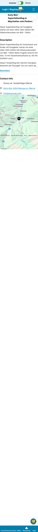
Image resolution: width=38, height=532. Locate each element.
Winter (28, 3)
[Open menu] (34, 9)
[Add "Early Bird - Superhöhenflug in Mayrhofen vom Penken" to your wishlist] (34, 17)
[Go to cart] (25, 9)
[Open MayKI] (33, 521)
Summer (12, 3)
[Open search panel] (29, 9)
